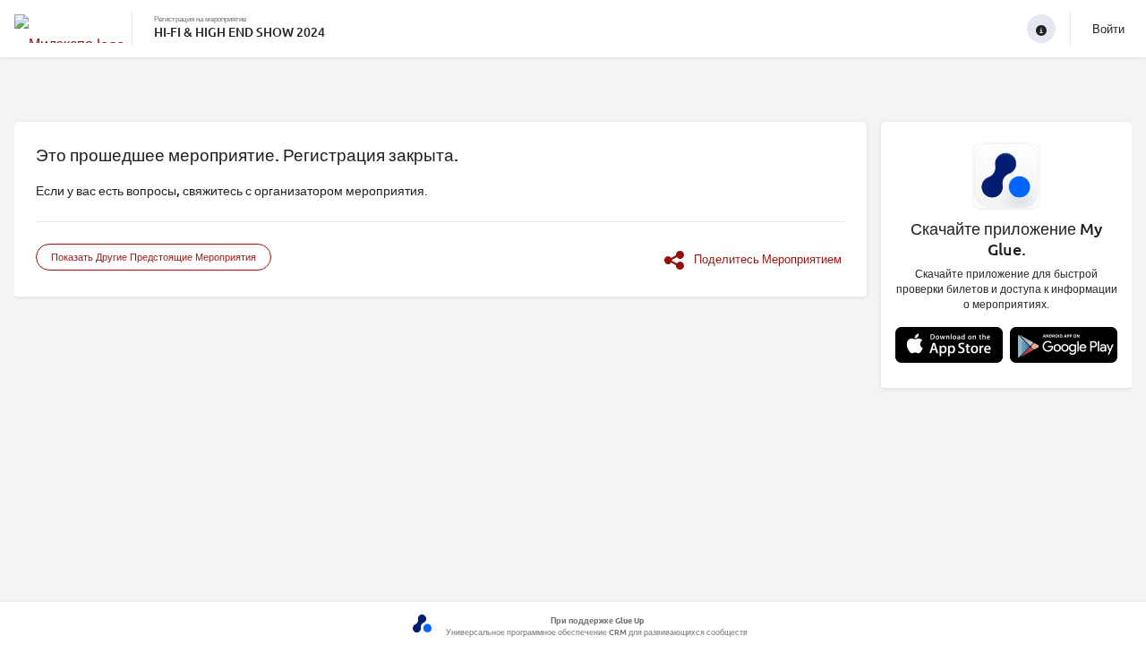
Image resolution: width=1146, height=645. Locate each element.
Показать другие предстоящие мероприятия (153, 256)
